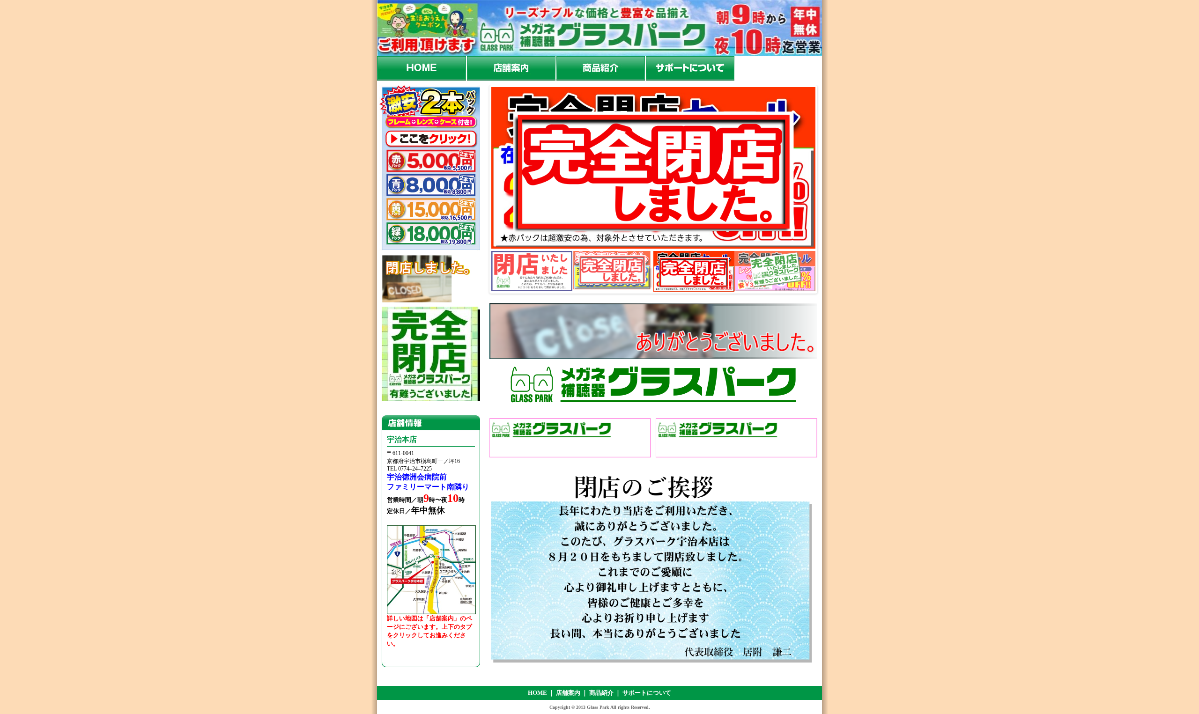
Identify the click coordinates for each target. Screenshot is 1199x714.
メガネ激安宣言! (653, 331)
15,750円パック (429, 210)
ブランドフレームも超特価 (736, 435)
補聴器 (570, 435)
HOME (421, 68)
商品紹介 (600, 68)
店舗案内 (510, 68)
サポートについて (689, 68)
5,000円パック (429, 162)
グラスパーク (599, 28)
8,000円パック (429, 186)
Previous (481, 187)
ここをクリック (429, 140)
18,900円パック (429, 236)
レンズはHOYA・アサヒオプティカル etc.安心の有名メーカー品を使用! (653, 386)
